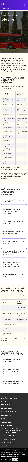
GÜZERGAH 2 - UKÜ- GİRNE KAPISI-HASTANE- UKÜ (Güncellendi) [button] (11, 211)
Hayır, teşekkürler (6, 459)
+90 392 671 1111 (9, 435)
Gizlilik (3, 418)
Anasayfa (3, 13)
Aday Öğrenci (5, 402)
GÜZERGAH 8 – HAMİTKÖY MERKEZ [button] (11, 275)
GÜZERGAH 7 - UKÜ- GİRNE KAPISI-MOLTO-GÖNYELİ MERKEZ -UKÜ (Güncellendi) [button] (11, 264)
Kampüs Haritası (6, 415)
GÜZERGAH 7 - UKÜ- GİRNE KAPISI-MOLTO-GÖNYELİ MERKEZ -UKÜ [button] (11, 383)
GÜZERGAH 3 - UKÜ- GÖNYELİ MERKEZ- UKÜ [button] (12, 222)
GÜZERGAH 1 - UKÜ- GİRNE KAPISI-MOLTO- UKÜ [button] (11, 201)
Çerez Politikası (6, 422)
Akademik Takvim (6, 408)
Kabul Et (15, 459)
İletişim (6, 446)
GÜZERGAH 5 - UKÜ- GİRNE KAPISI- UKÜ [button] (11, 242)
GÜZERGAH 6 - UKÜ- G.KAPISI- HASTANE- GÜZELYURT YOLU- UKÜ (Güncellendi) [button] (12, 252)
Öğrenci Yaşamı (12, 13)
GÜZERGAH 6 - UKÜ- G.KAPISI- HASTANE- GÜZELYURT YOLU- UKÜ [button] (12, 371)
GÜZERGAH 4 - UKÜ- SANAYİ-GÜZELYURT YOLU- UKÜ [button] (12, 232)
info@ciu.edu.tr (9, 442)
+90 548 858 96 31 (9, 439)
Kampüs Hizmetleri (8, 15)
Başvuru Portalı (6, 404)
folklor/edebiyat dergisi (8, 411)
